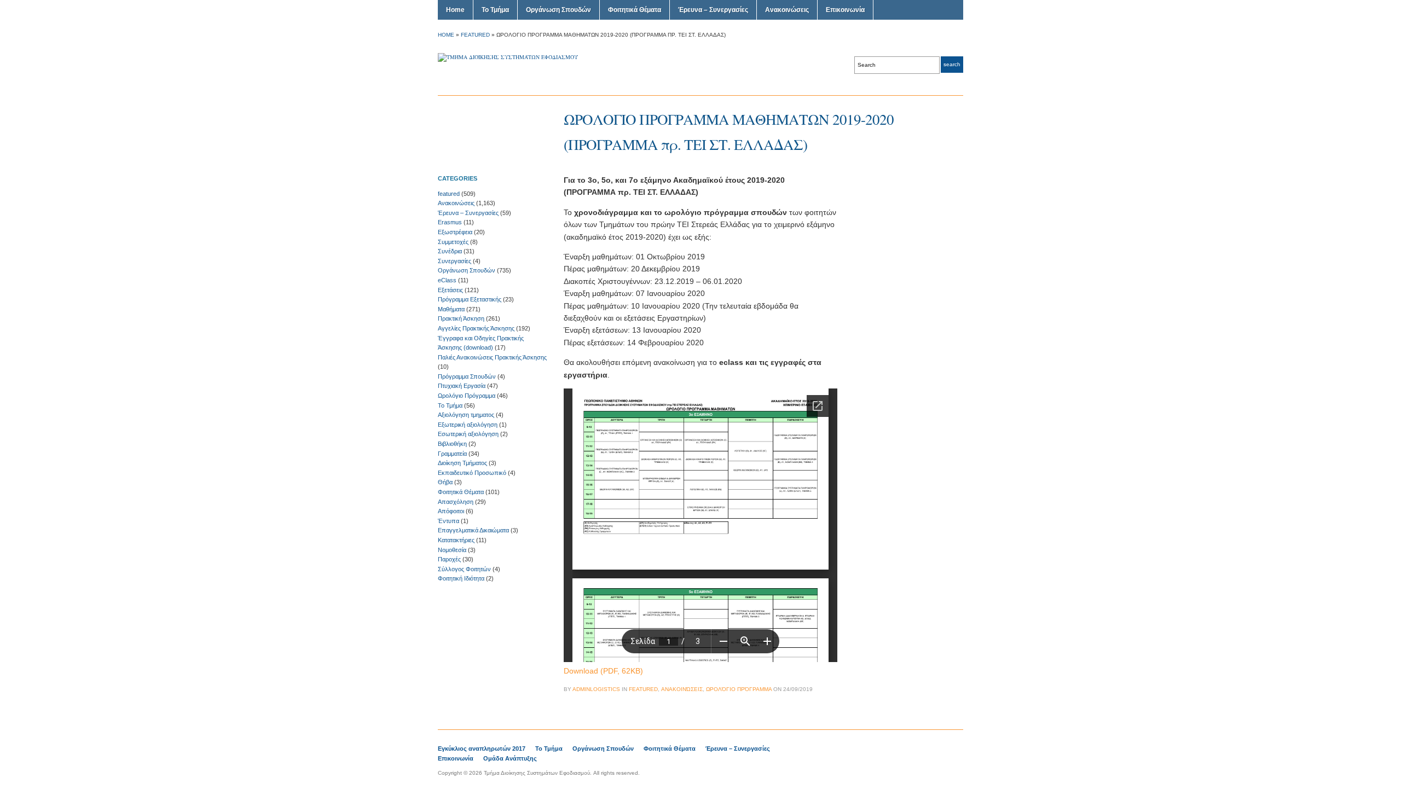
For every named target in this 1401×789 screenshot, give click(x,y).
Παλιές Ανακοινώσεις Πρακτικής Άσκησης (492, 357)
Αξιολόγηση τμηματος (466, 414)
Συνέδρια (450, 251)
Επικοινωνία (845, 10)
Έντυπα (448, 521)
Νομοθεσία (452, 550)
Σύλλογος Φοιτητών (464, 569)
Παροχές (449, 559)
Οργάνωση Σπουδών (558, 10)
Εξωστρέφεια (455, 232)
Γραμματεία (452, 453)
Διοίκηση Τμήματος (462, 463)
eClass (447, 280)
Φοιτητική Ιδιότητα (461, 578)
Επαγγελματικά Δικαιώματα (473, 530)
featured (475, 35)
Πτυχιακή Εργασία (461, 385)
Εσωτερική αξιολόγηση (468, 434)
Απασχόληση (455, 501)
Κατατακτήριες (456, 540)
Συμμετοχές (453, 242)
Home (455, 10)
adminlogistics (596, 689)
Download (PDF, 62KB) (603, 670)
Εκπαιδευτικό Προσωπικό (472, 472)
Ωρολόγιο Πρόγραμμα (466, 395)
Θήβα (445, 482)
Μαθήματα (451, 309)
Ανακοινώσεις (787, 10)
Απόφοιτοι (451, 511)
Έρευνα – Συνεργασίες (713, 10)
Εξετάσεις (450, 290)
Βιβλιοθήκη (452, 443)
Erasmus (450, 222)
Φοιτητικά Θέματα (634, 10)
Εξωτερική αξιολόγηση (467, 424)
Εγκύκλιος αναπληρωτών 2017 (481, 748)
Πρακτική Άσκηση (461, 318)
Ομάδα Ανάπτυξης (510, 758)
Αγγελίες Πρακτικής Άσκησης (476, 328)
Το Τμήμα (495, 10)
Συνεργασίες (454, 261)
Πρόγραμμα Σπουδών (467, 376)
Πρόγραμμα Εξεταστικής (469, 299)
